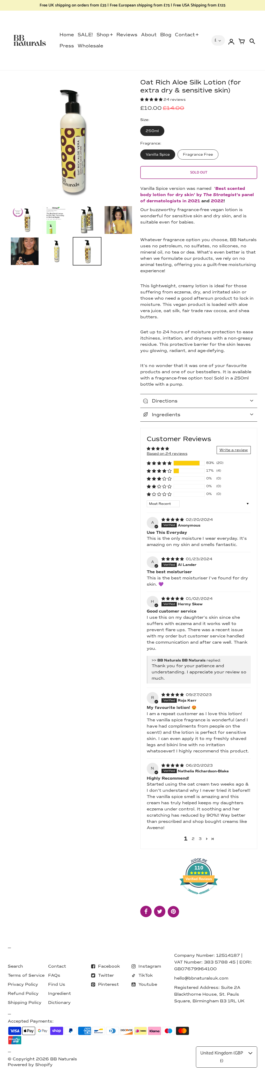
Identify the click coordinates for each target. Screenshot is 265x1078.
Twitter (106, 975)
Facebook (109, 966)
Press (67, 46)
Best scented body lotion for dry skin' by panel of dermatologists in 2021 (197, 195)
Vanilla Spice (158, 154)
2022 (217, 201)
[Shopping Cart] (242, 40)
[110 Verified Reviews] (198, 897)
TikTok (145, 975)
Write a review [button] (233, 450)
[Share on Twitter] (159, 911)
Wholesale (90, 46)
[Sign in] (231, 40)
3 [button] (200, 839)
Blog (165, 35)
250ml (152, 131)
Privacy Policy (23, 984)
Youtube (147, 984)
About (149, 35)
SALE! (85, 35)
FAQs (54, 975)
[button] (152, 99)
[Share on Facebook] (146, 911)
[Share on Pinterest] (173, 911)
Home (67, 35)
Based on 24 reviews (167, 453)
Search (15, 966)
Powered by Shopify (30, 1064)
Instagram (149, 966)
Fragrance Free (198, 154)
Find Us (56, 984)
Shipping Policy (24, 1002)
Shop (103, 35)
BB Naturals (63, 1059)
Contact (185, 35)
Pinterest (108, 984)
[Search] (252, 40)
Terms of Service (26, 975)
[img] (173, 520)
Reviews (126, 35)
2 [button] (193, 839)
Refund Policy (23, 993)
